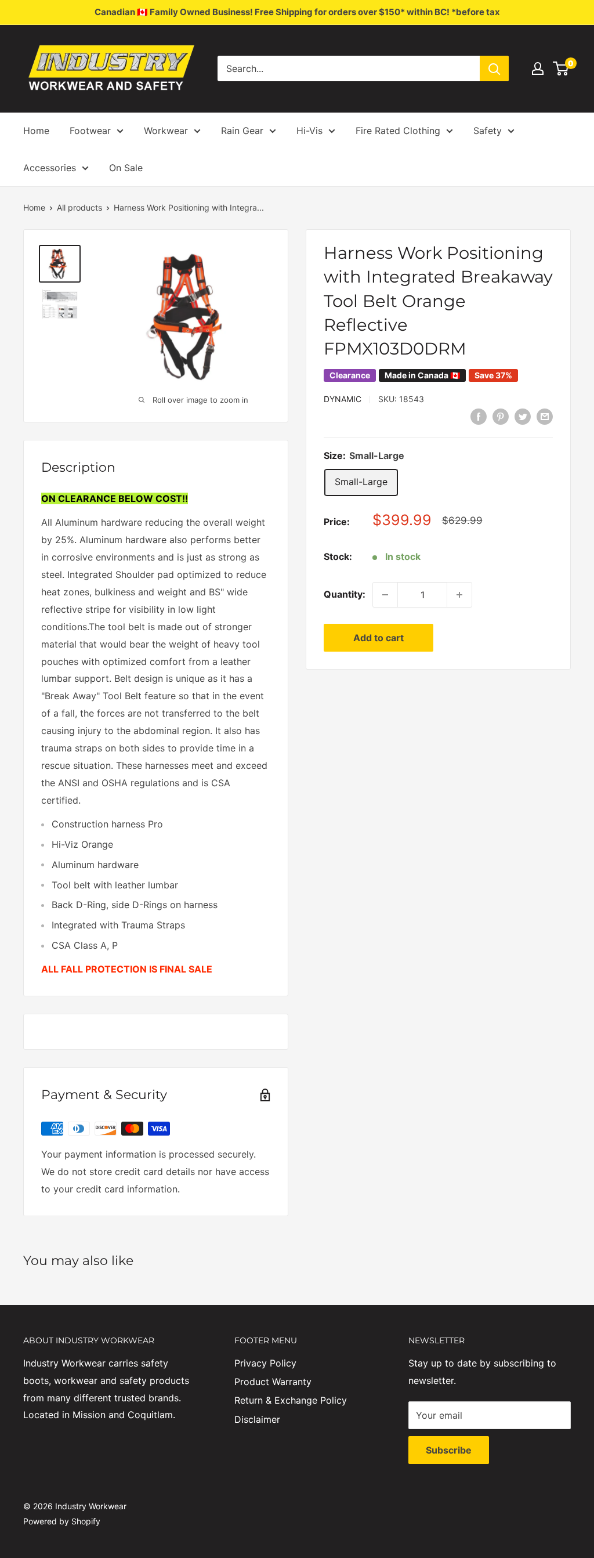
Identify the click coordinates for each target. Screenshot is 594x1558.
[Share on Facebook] (478, 416)
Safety (487, 130)
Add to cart (378, 638)
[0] (561, 68)
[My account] (538, 68)
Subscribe (449, 1450)
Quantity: (344, 594)
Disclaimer (257, 1419)
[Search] (494, 68)
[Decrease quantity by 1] (385, 595)
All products (79, 207)
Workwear (166, 130)
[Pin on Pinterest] (500, 416)
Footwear (90, 130)
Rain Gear (242, 130)
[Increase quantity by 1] (459, 595)
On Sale (126, 167)
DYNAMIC (342, 399)
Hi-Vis (309, 130)
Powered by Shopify (61, 1521)
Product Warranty (273, 1381)
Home (36, 130)
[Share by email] (545, 416)
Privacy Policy (265, 1363)
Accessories (49, 167)
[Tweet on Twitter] (523, 416)
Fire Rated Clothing (398, 130)
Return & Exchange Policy (290, 1400)
